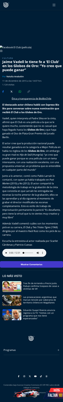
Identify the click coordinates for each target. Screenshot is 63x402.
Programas (10, 350)
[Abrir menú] (54, 5)
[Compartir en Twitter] (8, 91)
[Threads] (46, 376)
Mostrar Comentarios (31, 264)
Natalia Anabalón (15, 76)
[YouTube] (36, 376)
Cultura (7, 58)
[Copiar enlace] (26, 91)
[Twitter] (30, 376)
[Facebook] (19, 376)
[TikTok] (41, 376)
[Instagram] (24, 376)
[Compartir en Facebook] (3, 91)
